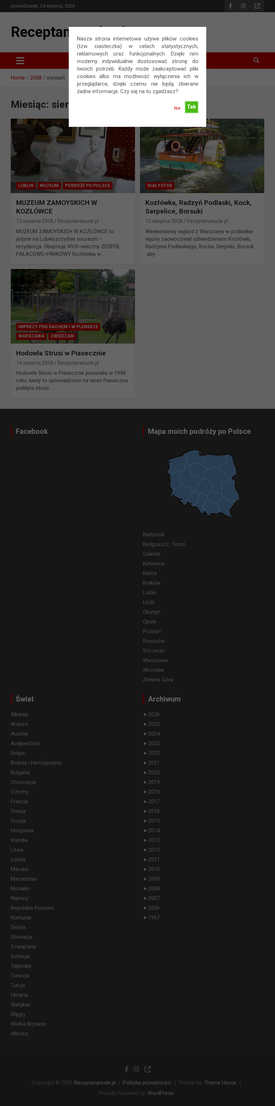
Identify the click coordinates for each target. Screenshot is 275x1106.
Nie (177, 108)
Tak (191, 107)
